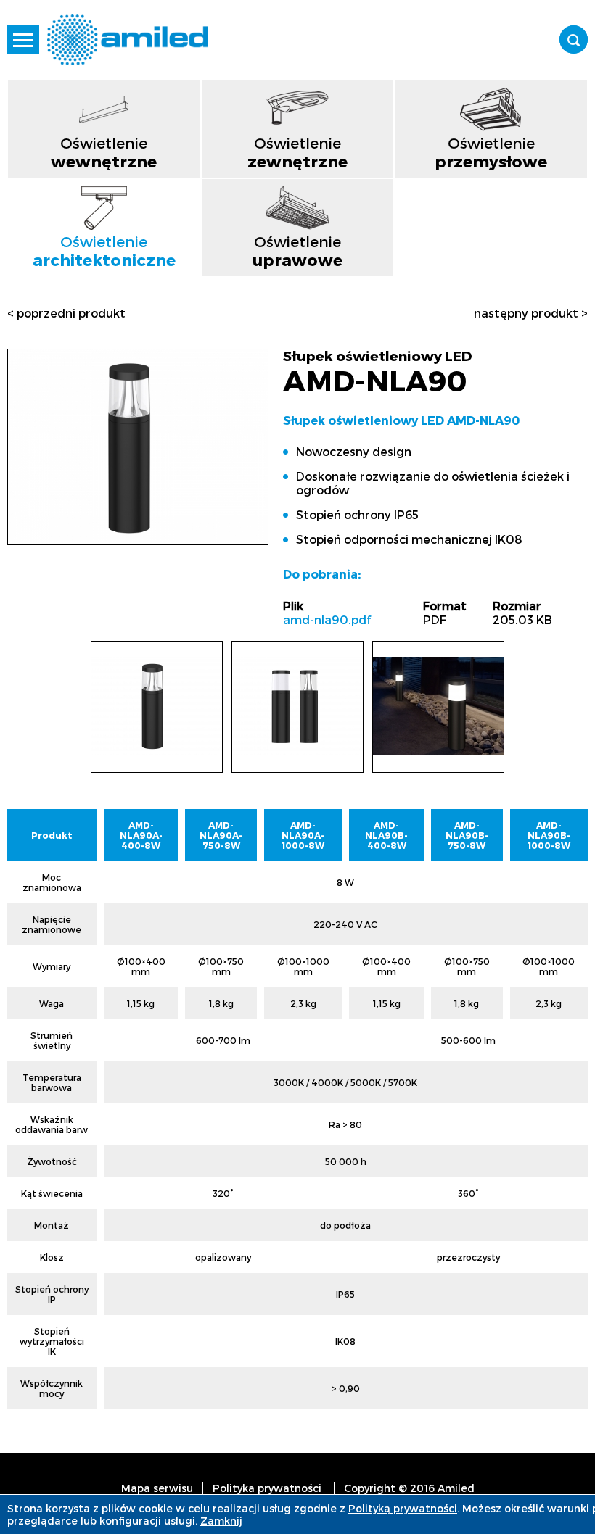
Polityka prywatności (267, 1488)
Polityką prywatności (402, 1508)
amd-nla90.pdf (327, 619)
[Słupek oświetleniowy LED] (138, 537)
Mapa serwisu (157, 1488)
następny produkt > (531, 313)
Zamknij (221, 1520)
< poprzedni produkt (66, 313)
